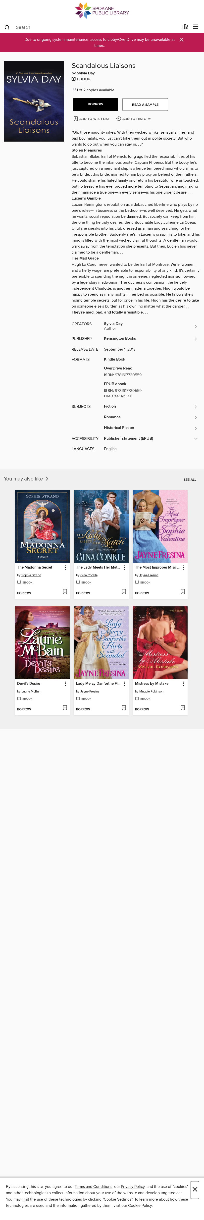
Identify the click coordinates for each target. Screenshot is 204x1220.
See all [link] (190, 479)
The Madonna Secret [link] (34, 567)
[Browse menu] (195, 27)
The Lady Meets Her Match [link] (98, 567)
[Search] (7, 27)
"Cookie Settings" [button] (117, 1199)
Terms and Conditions (93, 1186)
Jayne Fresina (148, 575)
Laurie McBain (31, 691)
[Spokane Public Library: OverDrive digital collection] (102, 10)
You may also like (24, 479)
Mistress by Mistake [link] (151, 684)
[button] (95, 104)
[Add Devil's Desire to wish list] (65, 708)
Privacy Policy (133, 1186)
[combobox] (91, 27)
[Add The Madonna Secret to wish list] (65, 592)
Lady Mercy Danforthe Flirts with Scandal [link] (99, 684)
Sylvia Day (86, 73)
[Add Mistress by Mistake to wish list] (183, 708)
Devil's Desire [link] (28, 684)
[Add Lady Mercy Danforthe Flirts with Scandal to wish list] (124, 708)
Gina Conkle (89, 575)
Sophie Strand (31, 575)
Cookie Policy (140, 1205)
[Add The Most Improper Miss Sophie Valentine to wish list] (183, 592)
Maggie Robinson (151, 691)
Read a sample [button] (145, 105)
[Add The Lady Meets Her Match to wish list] (124, 592)
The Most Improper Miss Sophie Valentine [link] (158, 567)
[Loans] (185, 28)
